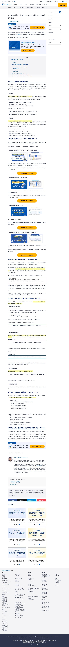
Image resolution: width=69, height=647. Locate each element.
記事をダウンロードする (36, 27)
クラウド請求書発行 (6, 588)
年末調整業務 (51, 36)
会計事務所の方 (48, 1)
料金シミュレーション (31, 589)
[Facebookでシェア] (12, 500)
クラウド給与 (4, 617)
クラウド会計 (4, 576)
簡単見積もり (32, 4)
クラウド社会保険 (4, 622)
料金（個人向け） (30, 584)
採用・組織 (50, 19)
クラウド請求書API (31, 599)
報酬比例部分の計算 (16, 68)
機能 (26, 4)
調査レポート (57, 578)
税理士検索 (30, 579)
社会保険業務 (51, 32)
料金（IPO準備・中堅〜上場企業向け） (34, 588)
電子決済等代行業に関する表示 (25, 637)
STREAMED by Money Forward (19, 607)
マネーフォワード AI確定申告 (6, 584)
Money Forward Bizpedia (46, 576)
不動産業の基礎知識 (44, 596)
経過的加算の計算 (15, 70)
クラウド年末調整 (4, 619)
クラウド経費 (4, 595)
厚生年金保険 (30, 262)
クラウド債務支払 (4, 597)
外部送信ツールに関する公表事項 (56, 636)
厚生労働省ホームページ (14, 484)
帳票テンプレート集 (44, 603)
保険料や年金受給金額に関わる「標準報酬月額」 (20, 64)
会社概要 (41, 1)
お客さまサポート (56, 1)
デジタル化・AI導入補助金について (20, 594)
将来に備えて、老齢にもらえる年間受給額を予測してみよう (22, 76)
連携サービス (38, 4)
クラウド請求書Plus (4, 590)
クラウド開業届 (17, 585)
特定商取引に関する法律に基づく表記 (42, 636)
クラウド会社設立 (17, 584)
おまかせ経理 (17, 575)
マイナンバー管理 (52, 39)
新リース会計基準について (19, 595)
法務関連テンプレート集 (45, 606)
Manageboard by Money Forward (20, 609)
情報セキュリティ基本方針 (25, 636)
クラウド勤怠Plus (6, 615)
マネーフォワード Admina (19, 588)
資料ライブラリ (57, 575)
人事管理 (50, 42)
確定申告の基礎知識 (44, 581)
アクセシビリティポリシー (37, 637)
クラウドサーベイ (5, 628)
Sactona (21, 611)
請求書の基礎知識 (44, 584)
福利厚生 (50, 22)
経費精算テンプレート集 (45, 602)
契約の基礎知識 (44, 585)
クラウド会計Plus (5, 578)
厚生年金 (18, 34)
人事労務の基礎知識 (30, 7)
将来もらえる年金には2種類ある (17, 59)
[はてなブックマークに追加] (31, 500)
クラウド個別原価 (4, 601)
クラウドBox (5, 605)
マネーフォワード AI (19, 617)
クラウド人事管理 (4, 611)
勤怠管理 (50, 29)
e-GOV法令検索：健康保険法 (15, 482)
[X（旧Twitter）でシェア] (22, 500)
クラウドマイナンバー (5, 624)
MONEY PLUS (57, 582)
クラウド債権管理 (5, 592)
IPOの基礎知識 (44, 588)
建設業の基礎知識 (44, 593)
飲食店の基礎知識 (44, 592)
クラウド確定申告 (6, 582)
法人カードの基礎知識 (45, 589)
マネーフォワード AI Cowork (19, 615)
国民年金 (14, 60)
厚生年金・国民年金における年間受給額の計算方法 (20, 66)
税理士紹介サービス (31, 578)
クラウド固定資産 (4, 599)
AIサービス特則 (46, 637)
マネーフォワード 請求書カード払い (20, 603)
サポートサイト (30, 575)
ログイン (63, 1)
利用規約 (33, 636)
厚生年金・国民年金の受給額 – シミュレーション (20, 73)
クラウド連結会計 (4, 603)
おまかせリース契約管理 (18, 578)
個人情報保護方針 (16, 636)
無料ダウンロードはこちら (27, 173)
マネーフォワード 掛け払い (6, 607)
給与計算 (50, 25)
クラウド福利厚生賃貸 (5, 626)
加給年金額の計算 (15, 71)
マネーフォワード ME (58, 580)
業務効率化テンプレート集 (45, 610)
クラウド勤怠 (5, 613)
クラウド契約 (17, 581)
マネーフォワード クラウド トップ (8, 1)
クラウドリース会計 (5, 580)
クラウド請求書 (6, 586)
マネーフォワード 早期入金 (19, 605)
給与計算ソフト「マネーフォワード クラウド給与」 (16, 7)
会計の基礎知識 (44, 580)
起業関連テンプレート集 (45, 607)
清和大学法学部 (39, 465)
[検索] (60, 12)
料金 (21, 4)
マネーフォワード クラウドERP (19, 589)
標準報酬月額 (18, 269)
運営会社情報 (9, 636)
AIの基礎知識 (43, 597)
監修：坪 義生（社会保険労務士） (13, 21)
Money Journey (57, 583)
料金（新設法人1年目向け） (32, 585)
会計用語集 (43, 577)
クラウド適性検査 (4, 630)
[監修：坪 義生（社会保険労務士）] (10, 465)
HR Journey (56, 585)
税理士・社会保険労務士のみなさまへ (33, 596)
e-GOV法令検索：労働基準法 (15, 481)
